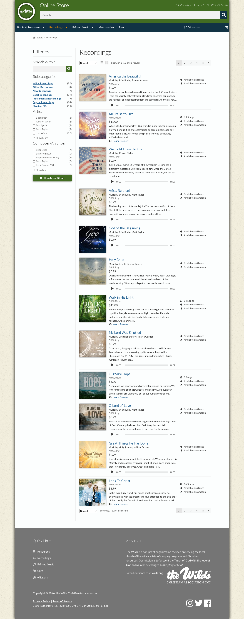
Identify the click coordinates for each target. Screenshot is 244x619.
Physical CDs (52, 106)
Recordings (56, 27)
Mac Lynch (54, 125)
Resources (43, 551)
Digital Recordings (52, 102)
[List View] (101, 63)
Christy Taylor (54, 121)
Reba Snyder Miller (54, 165)
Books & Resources (28, 27)
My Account (185, 4)
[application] (143, 105)
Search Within (44, 62)
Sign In (203, 4)
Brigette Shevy (54, 153)
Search (223, 15)
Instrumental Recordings (52, 98)
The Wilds (54, 133)
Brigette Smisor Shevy (54, 157)
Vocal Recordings (52, 94)
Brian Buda (54, 149)
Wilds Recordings (52, 83)
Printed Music (80, 27)
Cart (40, 570)
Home (40, 37)
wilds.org (219, 4)
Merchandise (106, 27)
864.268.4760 (90, 605)
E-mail (104, 605)
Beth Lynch (54, 117)
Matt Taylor (54, 129)
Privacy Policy (41, 601)
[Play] (112, 105)
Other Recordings (52, 87)
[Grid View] (106, 63)
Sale (121, 27)
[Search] (69, 69)
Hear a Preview (120, 140)
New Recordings (52, 90)
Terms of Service (62, 601)
